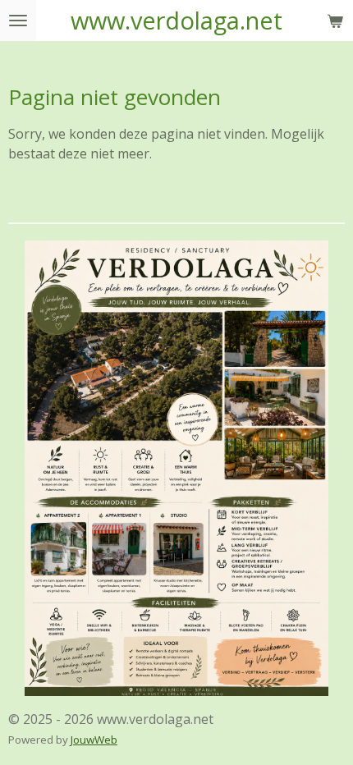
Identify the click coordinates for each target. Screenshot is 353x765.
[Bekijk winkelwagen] (335, 20)
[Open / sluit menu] (18, 20)
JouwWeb (94, 739)
